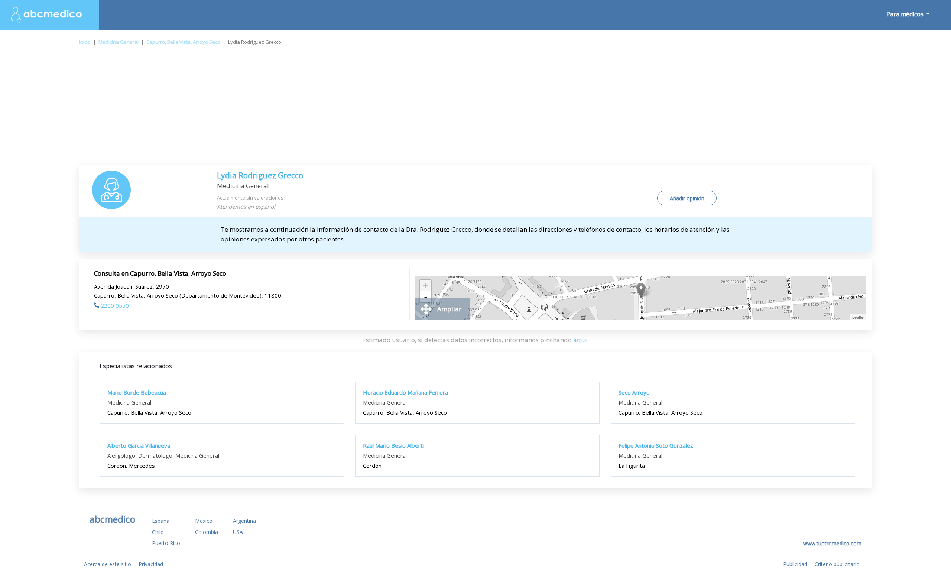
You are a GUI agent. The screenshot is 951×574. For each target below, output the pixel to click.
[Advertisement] (475, 109)
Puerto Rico (166, 543)
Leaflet (858, 317)
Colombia (206, 531)
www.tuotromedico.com (832, 543)
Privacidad (151, 564)
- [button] (425, 297)
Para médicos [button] (905, 14)
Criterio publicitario (837, 564)
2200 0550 (115, 305)
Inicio (85, 42)
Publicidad (795, 564)
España (160, 520)
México (203, 520)
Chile (157, 531)
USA (238, 531)
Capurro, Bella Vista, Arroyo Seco (183, 42)
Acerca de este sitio (107, 564)
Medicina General (118, 42)
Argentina (244, 520)
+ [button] (425, 285)
